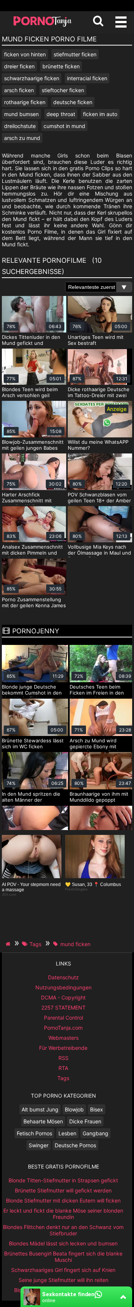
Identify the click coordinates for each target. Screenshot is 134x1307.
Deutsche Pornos (75, 1145)
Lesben (67, 1133)
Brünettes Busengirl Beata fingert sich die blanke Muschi (63, 1256)
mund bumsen (21, 114)
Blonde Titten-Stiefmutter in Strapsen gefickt (63, 1180)
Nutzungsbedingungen (63, 987)
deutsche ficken (72, 102)
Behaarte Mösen (43, 1121)
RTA (63, 1068)
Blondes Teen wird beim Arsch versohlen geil (30, 392)
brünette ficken (61, 66)
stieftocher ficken (63, 90)
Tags (63, 1078)
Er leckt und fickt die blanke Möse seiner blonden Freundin (63, 1213)
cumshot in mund (64, 126)
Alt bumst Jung (40, 1109)
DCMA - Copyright (63, 997)
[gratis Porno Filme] (43, 26)
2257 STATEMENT (63, 1007)
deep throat (61, 114)
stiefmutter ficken (75, 54)
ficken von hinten (25, 54)
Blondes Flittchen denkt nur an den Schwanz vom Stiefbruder (63, 1230)
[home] (9, 943)
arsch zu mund (22, 138)
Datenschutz (63, 977)
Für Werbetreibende (63, 1048)
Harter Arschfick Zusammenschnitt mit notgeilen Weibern (27, 500)
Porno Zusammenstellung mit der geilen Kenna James (34, 602)
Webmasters (63, 1038)
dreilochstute (20, 126)
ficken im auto (100, 114)
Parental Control (63, 1017)
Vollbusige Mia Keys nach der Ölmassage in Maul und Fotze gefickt (99, 553)
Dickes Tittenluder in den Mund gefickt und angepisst (31, 343)
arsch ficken (19, 90)
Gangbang (95, 1133)
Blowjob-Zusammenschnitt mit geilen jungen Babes (33, 445)
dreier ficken (19, 66)
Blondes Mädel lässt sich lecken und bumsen (63, 1243)
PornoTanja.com (63, 1027)
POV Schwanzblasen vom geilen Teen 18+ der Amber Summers (99, 500)
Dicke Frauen (85, 1121)
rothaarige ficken (24, 102)
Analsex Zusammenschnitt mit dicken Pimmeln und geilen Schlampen (32, 553)
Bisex (96, 1109)
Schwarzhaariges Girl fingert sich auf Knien (63, 1270)
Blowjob (74, 1109)
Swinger (38, 1145)
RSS (63, 1058)
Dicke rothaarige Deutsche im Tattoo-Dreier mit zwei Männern (99, 395)
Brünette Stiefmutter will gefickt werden (63, 1190)
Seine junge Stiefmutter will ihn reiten (63, 1280)
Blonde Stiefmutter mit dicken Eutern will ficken (63, 1200)
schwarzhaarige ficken (31, 78)
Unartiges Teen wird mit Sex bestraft (96, 340)
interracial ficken (87, 78)
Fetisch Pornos (34, 1133)
